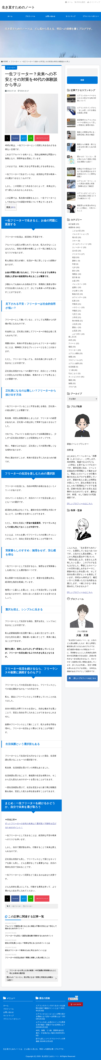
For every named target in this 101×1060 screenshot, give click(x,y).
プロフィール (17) (75, 360)
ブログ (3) (72, 387)
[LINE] (31, 138)
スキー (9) (76, 241)
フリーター (28, 906)
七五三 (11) (76, 314)
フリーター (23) (74, 350)
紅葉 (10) (75, 301)
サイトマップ (94, 2)
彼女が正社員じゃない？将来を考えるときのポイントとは (27, 943)
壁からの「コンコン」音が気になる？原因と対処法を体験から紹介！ (30, 978)
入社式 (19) (76, 324)
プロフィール (30, 16)
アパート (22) (73, 343)
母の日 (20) (76, 237)
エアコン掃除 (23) (75, 353)
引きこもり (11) (74, 373)
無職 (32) (72, 383)
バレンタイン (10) (79, 284)
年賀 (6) (75, 264)
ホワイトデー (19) (79, 297)
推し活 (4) (72, 337)
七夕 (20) (75, 267)
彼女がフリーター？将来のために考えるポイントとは (25, 950)
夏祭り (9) (76, 261)
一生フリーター (16, 906)
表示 (13, 207)
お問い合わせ (50, 16)
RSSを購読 (81, 2)
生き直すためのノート (18, 7)
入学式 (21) (76, 317)
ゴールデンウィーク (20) (81, 244)
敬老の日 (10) (77, 294)
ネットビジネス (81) (76, 377)
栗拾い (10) (76, 327)
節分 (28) (75, 271)
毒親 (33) (72, 347)
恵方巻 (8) (76, 277)
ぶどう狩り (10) (78, 334)
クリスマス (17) (78, 254)
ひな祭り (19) (77, 291)
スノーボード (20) (79, 247)
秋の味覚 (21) (77, 321)
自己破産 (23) (73, 224)
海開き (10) (76, 274)
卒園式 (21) (76, 311)
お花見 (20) (76, 331)
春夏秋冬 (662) (74, 227)
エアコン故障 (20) (75, 363)
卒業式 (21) (76, 304)
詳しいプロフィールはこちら (80, 504)
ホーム (70, 2)
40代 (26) (72, 340)
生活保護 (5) (73, 367)
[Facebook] (15, 138)
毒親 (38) (72, 380)
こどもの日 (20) (78, 231)
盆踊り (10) (76, 287)
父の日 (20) (76, 251)
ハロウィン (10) (78, 307)
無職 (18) (72, 357)
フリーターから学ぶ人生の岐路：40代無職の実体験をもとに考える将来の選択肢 (32, 971)
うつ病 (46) (72, 370)
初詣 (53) (75, 257)
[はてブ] (23, 138)
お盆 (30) (75, 281)
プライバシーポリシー (91, 16)
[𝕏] (7, 138)
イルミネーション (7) (80, 234)
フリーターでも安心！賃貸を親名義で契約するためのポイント (29, 936)
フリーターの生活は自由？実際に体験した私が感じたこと (27, 958)
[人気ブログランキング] (42, 138)
